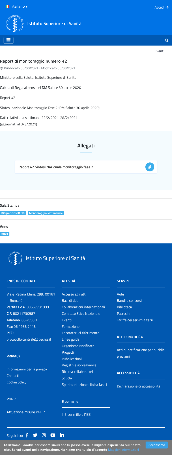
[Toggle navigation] (8, 40)
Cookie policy (16, 382)
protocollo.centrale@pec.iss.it (29, 339)
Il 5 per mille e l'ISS (76, 414)
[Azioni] (7, 6)
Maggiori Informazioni (123, 449)
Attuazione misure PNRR (26, 412)
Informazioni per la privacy (27, 369)
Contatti (13, 375)
